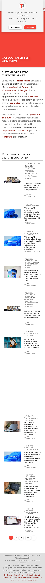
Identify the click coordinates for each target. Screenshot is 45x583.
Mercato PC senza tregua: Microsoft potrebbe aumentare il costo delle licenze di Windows (32, 457)
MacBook (13, 87)
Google (23, 90)
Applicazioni (30, 476)
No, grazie (15, 27)
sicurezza (23, 130)
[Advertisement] (22, 384)
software (7, 137)
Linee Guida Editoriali (31, 575)
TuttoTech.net (22, 80)
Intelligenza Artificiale (30, 169)
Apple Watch (29, 165)
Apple (25, 87)
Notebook (30, 417)
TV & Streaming (31, 177)
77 (28, 538)
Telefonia (28, 163)
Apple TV (36, 163)
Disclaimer (33, 577)
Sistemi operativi (31, 173)
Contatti (17, 575)
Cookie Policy (22, 577)
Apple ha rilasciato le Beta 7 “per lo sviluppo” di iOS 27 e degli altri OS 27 (32, 187)
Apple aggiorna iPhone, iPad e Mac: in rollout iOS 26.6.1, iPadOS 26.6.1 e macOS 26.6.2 (32, 275)
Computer (29, 167)
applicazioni (8, 130)
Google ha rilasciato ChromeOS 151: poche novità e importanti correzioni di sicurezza (31, 428)
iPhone (31, 172)
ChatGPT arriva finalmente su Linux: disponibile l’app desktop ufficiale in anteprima (32, 491)
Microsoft (33, 96)
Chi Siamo (8, 575)
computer (15, 103)
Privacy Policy (9, 577)
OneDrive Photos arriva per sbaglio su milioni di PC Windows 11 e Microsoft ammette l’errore (32, 522)
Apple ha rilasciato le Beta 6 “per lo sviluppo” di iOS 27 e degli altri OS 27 (32, 314)
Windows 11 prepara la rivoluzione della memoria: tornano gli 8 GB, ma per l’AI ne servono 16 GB (32, 214)
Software (29, 175)
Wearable (28, 178)
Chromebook (9, 90)
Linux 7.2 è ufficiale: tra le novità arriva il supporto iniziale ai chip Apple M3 (31, 343)
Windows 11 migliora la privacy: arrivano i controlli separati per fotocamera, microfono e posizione (32, 243)
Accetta (30, 27)
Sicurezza (35, 262)
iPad (26, 172)
